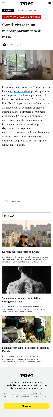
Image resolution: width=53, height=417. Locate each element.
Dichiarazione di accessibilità (26, 388)
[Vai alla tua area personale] (49, 3)
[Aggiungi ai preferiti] (18, 44)
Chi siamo (15, 382)
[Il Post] (26, 3)
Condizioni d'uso (39, 385)
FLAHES (8, 10)
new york (15, 201)
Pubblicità (27, 382)
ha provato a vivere (20, 91)
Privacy (39, 382)
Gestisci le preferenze (17, 385)
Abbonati (26, 406)
